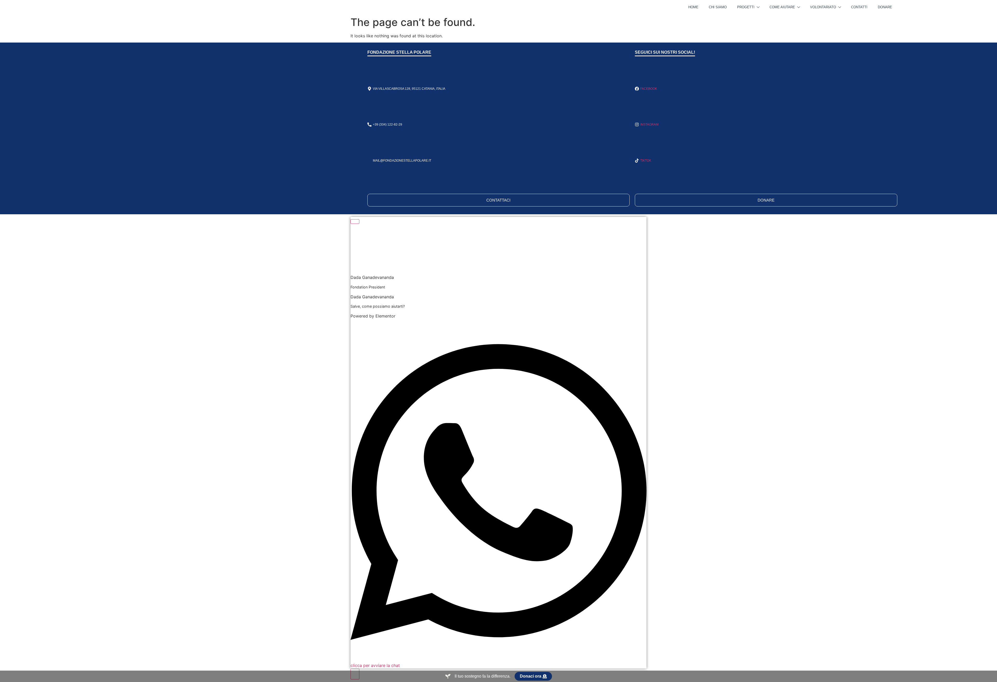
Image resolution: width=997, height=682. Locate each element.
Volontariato (823, 7)
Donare (885, 7)
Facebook (648, 89)
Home (693, 7)
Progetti (746, 7)
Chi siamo (718, 7)
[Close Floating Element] (355, 221)
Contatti (859, 7)
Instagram (649, 124)
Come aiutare (782, 7)
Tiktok (645, 160)
